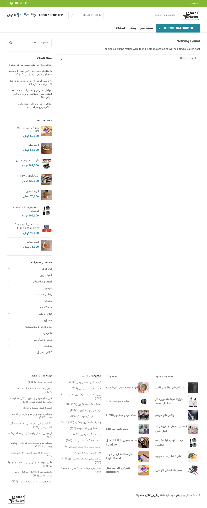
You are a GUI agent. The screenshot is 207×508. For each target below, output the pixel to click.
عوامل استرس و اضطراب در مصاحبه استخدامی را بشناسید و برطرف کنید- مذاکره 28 (32, 94)
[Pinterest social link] (11, 3)
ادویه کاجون (32, 191)
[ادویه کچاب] (46, 245)
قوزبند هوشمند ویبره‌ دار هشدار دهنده (169, 401)
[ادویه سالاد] (46, 148)
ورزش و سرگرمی (43, 340)
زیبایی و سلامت (43, 295)
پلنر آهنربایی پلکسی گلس (170, 387)
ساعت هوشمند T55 (117, 401)
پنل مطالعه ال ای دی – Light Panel (119, 456)
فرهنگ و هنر (45, 307)
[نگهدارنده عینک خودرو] (46, 164)
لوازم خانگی (45, 314)
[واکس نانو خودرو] (193, 415)
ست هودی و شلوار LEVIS (121, 415)
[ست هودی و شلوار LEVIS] (143, 415)
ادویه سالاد (33, 145)
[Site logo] (190, 15)
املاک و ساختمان (42, 282)
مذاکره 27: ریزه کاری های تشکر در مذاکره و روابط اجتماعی (33, 105)
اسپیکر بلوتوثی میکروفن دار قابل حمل (171, 428)
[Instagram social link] (21, 3)
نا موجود (47, 333)
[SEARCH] (72, 15)
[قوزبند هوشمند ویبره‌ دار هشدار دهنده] (193, 401)
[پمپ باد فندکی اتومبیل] (193, 470)
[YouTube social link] (16, 3)
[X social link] (25, 3)
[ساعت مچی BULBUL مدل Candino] (143, 442)
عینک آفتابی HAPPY (28, 176)
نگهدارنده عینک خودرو (27, 160)
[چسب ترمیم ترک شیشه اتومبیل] (46, 211)
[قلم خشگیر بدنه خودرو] (193, 456)
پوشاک (48, 346)
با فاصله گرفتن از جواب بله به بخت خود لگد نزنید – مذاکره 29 (31, 82)
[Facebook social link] (30, 3)
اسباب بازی (46, 275)
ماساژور (48, 320)
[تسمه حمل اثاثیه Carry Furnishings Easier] (46, 229)
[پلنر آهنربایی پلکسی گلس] (193, 387)
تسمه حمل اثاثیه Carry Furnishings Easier (27, 226)
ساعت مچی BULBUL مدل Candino (121, 442)
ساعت (48, 301)
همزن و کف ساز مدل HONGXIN (27, 129)
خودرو (48, 288)
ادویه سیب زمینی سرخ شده (122, 387)
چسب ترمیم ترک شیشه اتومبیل (26, 209)
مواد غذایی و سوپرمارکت (38, 327)
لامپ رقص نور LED (117, 429)
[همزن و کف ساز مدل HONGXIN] (46, 132)
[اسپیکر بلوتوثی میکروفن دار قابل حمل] (193, 429)
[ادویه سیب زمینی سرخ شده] (143, 387)
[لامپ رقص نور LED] (143, 429)
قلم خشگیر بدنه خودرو (168, 456)
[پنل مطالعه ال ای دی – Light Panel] (143, 456)
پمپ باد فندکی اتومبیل (168, 470)
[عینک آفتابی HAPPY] (46, 179)
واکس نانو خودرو (164, 415)
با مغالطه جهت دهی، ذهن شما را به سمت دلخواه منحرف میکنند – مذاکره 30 (30, 73)
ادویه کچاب (33, 241)
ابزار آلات (47, 269)
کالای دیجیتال (44, 352)
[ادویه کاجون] (46, 195)
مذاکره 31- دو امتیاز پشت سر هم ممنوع (30, 64)
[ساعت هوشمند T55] (143, 401)
